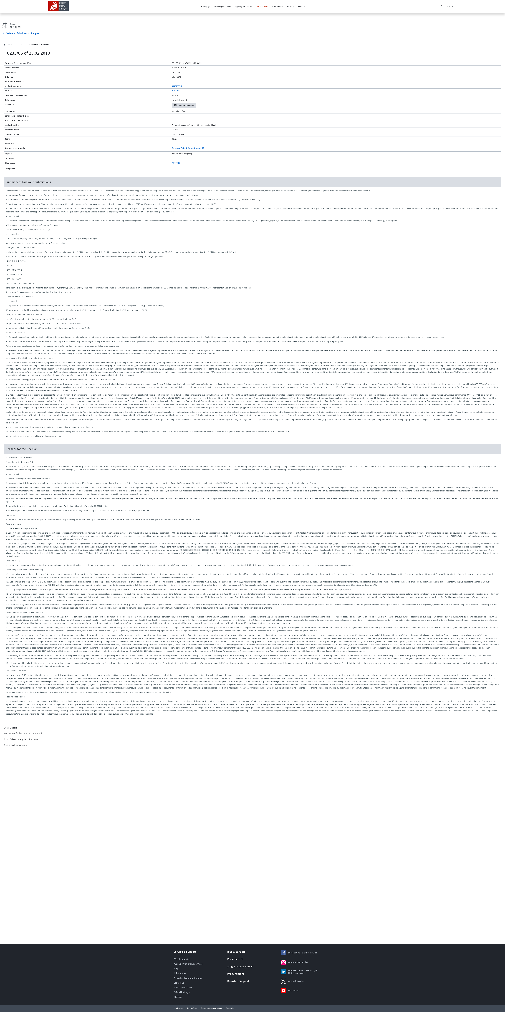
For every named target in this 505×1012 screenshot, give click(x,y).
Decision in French (186, 105)
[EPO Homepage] (58, 6)
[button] (252, 182)
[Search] (441, 6)
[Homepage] (5, 45)
